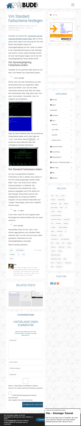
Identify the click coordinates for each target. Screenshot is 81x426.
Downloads (53, 110)
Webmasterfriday (55, 255)
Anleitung (53, 203)
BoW (61, 207)
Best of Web (54, 207)
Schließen (79, 410)
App (60, 203)
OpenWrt (54, 135)
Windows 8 (68, 263)
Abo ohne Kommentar (25, 400)
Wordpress (59, 266)
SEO (63, 243)
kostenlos (53, 235)
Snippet (69, 243)
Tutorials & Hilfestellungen (61, 162)
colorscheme (20, 250)
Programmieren (56, 157)
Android (54, 100)
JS (65, 231)
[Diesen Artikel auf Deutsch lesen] (50, 15)
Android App (61, 199)
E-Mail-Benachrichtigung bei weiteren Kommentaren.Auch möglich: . (22, 397)
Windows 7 (60, 263)
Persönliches (56, 152)
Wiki (53, 173)
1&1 (57, 195)
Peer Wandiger (65, 239)
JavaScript (59, 231)
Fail (52, 223)
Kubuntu (54, 124)
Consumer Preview (56, 219)
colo (11, 250)
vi (18, 254)
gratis (52, 231)
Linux (22, 28)
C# (66, 207)
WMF (52, 266)
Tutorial (12, 254)
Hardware (55, 115)
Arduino (66, 203)
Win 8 (52, 263)
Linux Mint (55, 130)
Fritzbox (66, 223)
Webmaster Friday (56, 259)
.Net (52, 195)
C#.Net (53, 211)
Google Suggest (62, 227)
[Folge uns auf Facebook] (51, 283)
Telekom (53, 247)
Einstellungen (12, 420)
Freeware (58, 223)
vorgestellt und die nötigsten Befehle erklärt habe (25, 37)
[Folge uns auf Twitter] (54, 283)
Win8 (65, 259)
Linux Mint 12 (54, 239)
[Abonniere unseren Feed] (57, 283)
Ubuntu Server (56, 140)
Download (66, 219)
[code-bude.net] (22, 4)
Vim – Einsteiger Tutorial (59, 413)
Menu (72, 5)
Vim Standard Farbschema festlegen (25, 18)
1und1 (63, 195)
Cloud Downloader (56, 215)
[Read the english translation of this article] (61, 15)
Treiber (69, 247)
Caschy (59, 211)
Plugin (57, 243)
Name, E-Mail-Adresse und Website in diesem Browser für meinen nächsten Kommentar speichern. (25, 387)
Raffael (24, 26)
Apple (54, 105)
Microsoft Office (57, 147)
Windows (55, 178)
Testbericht (61, 247)
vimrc (11, 258)
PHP (52, 243)
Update (60, 251)
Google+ (53, 227)
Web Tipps (55, 167)
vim (24, 254)
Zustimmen (42, 420)
